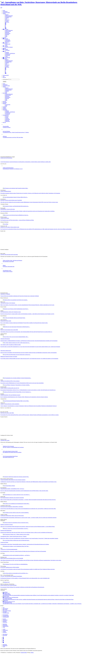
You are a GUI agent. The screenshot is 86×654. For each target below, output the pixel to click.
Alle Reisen (7, 50)
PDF (4, 609)
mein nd (4, 77)
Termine (4, 48)
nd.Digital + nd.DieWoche (10, 53)
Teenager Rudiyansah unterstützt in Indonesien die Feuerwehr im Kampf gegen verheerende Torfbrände (19, 295)
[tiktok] (5, 72)
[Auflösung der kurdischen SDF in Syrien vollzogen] (17, 377)
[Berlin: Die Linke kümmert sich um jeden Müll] (16, 326)
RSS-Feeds (5, 635)
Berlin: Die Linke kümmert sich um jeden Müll (9, 329)
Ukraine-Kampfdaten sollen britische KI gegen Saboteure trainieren (12, 479)
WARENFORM (24, 652)
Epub (6, 609)
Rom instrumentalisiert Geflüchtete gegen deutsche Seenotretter (12, 497)
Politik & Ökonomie (9, 15)
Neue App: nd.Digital (7, 610)
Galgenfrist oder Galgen (4, 440)
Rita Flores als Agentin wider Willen (7, 412)
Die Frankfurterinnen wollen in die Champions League (10, 311)
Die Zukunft (5, 634)
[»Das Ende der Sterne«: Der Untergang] (15, 299)
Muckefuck (7, 41)
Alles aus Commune (9, 47)
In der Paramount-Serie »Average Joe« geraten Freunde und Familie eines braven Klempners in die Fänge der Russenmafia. (23, 551)
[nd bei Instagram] (5, 25)
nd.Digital (7, 52)
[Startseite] (43, 3)
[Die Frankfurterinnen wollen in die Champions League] (16, 308)
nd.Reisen (4, 632)
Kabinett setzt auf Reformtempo (6, 157)
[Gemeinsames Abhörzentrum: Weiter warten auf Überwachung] (16, 512)
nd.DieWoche (7, 54)
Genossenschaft (6, 75)
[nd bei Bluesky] (5, 24)
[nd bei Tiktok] (5, 27)
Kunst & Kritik (8, 31)
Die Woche (7, 19)
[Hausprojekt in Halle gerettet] (14, 317)
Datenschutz (5, 625)
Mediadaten (5, 622)
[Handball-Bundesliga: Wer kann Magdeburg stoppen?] (17, 391)
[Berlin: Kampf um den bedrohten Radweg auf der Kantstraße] (16, 555)
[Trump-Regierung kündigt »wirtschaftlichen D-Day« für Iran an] (9, 485)
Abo (1, 7)
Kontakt (4, 618)
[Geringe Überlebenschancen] (15, 188)
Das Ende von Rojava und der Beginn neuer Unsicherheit (11, 200)
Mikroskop (7, 32)
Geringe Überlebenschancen (5, 191)
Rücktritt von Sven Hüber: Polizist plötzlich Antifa (9, 227)
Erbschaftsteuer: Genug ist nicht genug (7, 209)
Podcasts (6, 20)
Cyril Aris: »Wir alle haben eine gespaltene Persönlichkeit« (11, 576)
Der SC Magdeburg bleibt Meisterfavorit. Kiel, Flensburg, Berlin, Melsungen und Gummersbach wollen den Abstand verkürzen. (24, 396)
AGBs (6, 56)
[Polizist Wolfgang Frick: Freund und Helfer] (6, 582)
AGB (4, 627)
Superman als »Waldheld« (5, 293)
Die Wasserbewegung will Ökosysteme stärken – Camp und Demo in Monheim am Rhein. (17, 220)
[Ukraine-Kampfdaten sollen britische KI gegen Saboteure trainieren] (16, 476)
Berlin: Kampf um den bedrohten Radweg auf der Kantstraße (11, 558)
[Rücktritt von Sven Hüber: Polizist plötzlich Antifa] (5, 224)
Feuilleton (7, 17)
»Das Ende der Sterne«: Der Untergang (7, 302)
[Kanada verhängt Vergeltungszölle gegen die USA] (16, 384)
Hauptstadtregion (8, 16)
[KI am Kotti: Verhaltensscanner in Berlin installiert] (15, 564)
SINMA (32, 652)
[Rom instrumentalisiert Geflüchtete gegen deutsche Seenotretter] (16, 494)
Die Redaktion (5, 614)
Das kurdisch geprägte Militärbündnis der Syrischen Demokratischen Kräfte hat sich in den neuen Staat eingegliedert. (22, 382)
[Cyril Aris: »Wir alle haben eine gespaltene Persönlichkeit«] (15, 573)
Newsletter (7, 21)
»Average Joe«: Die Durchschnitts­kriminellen (8, 549)
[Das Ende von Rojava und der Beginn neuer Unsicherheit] (15, 197)
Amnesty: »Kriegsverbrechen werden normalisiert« (9, 403)
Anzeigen (4, 620)
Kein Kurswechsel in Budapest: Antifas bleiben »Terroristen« (11, 506)
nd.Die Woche (7, 40)
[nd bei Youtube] (5, 28)
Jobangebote (5, 619)
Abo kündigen (5, 608)
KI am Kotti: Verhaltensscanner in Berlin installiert (9, 567)
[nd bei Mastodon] (5, 23)
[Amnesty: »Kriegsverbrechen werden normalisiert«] (16, 400)
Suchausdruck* (5, 79)
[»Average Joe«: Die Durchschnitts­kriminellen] (16, 546)
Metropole (7, 34)
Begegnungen (7, 33)
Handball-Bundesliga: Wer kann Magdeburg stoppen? (10, 394)
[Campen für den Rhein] (16, 215)
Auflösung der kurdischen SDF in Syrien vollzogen (9, 380)
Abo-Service (7, 55)
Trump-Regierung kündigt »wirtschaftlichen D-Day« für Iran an (12, 488)
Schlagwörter (5, 630)
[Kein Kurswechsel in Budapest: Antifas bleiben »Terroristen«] (16, 503)
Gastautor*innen (6, 615)
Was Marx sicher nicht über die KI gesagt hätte (9, 254)
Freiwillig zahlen (6, 612)
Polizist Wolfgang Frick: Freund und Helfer (8, 585)
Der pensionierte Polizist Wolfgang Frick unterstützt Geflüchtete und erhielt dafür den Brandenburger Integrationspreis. (22, 587)
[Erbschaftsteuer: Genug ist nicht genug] (16, 206)
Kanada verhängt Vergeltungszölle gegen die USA (9, 387)
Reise (6, 36)
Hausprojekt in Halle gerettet (5, 320)
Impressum (5, 624)
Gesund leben (7, 43)
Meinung (6, 14)
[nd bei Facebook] (5, 26)
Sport (6, 18)
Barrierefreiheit (5, 626)
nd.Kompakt (7, 39)
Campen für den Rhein (4, 218)
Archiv (4, 629)
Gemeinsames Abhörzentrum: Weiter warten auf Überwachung (12, 515)
